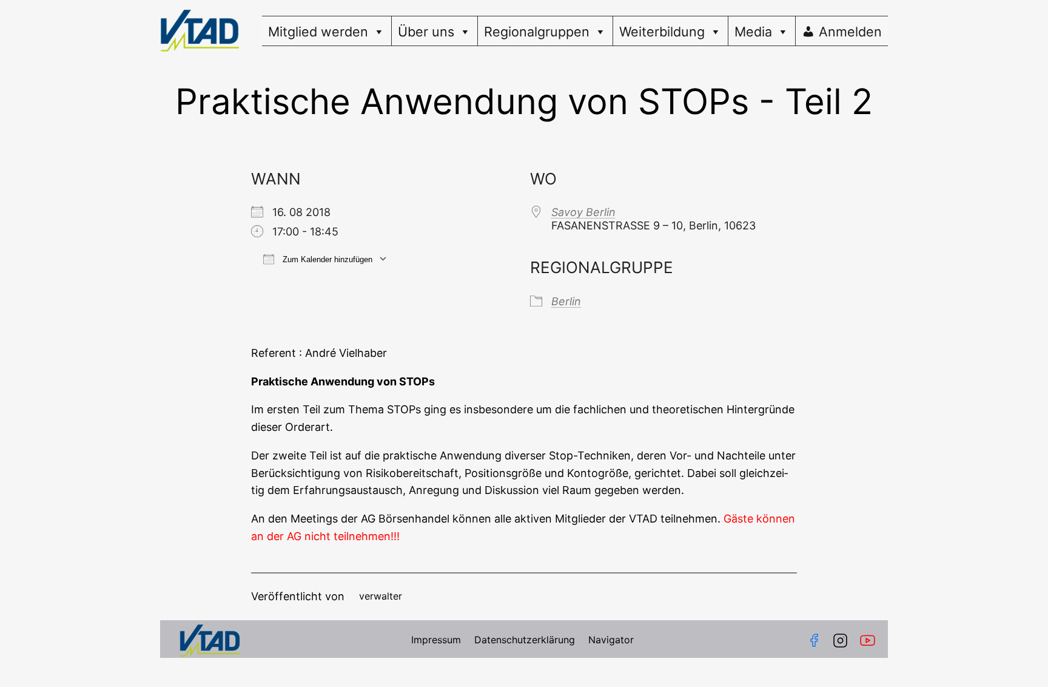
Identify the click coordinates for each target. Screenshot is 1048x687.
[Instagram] (840, 640)
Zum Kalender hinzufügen (326, 259)
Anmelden (850, 31)
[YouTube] (870, 640)
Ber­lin (566, 301)
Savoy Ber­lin (583, 212)
